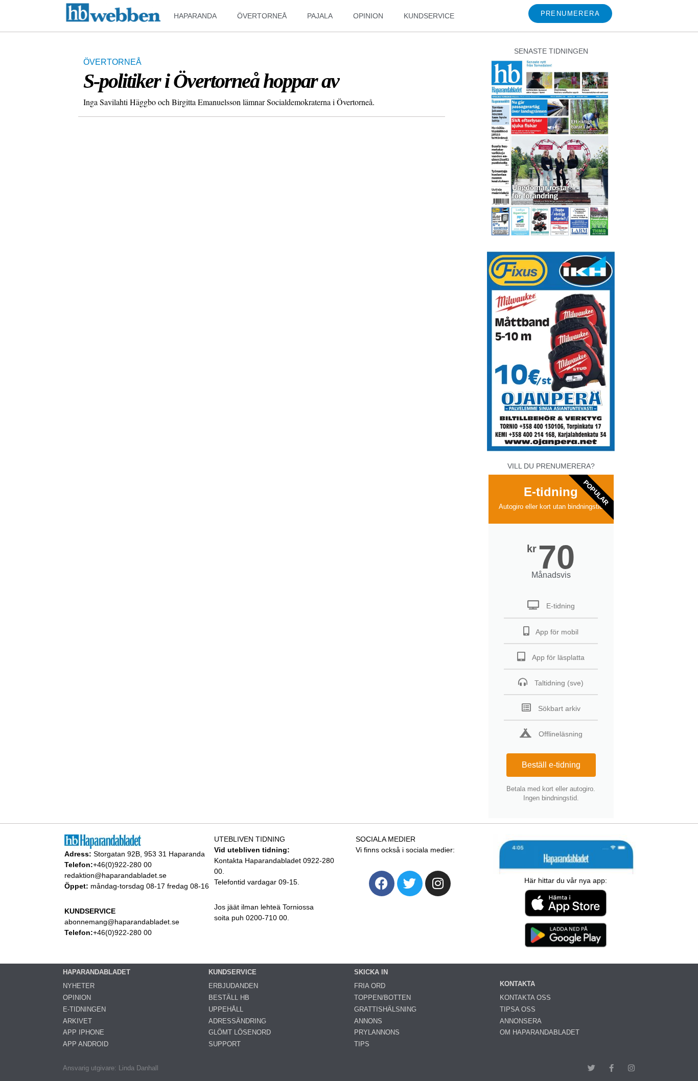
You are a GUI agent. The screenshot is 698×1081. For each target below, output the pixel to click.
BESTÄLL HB (228, 997)
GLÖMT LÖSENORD (239, 1032)
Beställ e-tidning (551, 764)
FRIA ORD (369, 986)
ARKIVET (77, 1021)
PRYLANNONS (377, 1032)
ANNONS (368, 1021)
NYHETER (79, 986)
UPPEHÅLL (225, 1009)
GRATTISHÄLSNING (385, 1009)
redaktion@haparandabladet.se (115, 875)
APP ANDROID (85, 1044)
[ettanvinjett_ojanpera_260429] (551, 450)
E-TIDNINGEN (84, 1009)
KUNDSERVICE (429, 16)
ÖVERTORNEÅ (262, 16)
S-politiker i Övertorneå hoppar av (211, 80)
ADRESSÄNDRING (237, 1021)
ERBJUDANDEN (233, 986)
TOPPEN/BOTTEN (382, 997)
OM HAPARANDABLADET (539, 1032)
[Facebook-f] (611, 1068)
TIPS (361, 1044)
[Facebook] (381, 883)
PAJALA (320, 16)
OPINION (368, 16)
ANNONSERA (521, 1021)
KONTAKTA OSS (525, 997)
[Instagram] (438, 883)
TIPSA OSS (518, 1009)
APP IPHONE (83, 1032)
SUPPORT (224, 1044)
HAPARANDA (195, 16)
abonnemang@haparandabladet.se (121, 922)
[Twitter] (410, 883)
